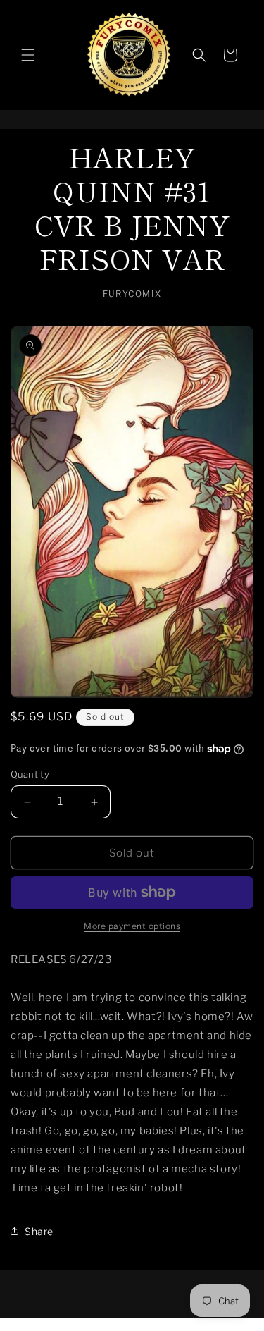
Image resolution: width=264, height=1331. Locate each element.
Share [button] (39, 1231)
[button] (28, 54)
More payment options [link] (132, 926)
